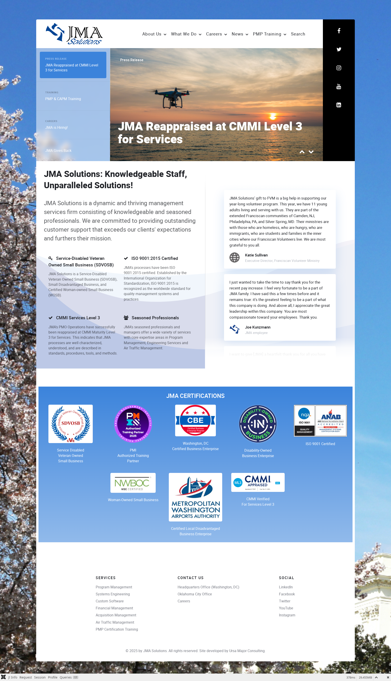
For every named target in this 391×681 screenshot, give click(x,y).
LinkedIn (286, 587)
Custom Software (110, 601)
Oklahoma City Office (195, 594)
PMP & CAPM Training (178, 139)
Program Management (114, 587)
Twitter (284, 601)
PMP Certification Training (117, 629)
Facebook (287, 594)
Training (127, 60)
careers (51, 120)
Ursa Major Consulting (247, 650)
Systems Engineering (113, 594)
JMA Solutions (155, 650)
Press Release (56, 58)
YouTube (286, 608)
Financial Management (114, 608)
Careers (184, 601)
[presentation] (302, 152)
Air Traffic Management (115, 622)
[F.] (75, 34)
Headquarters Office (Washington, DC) (208, 587)
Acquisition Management (116, 615)
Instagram (287, 615)
